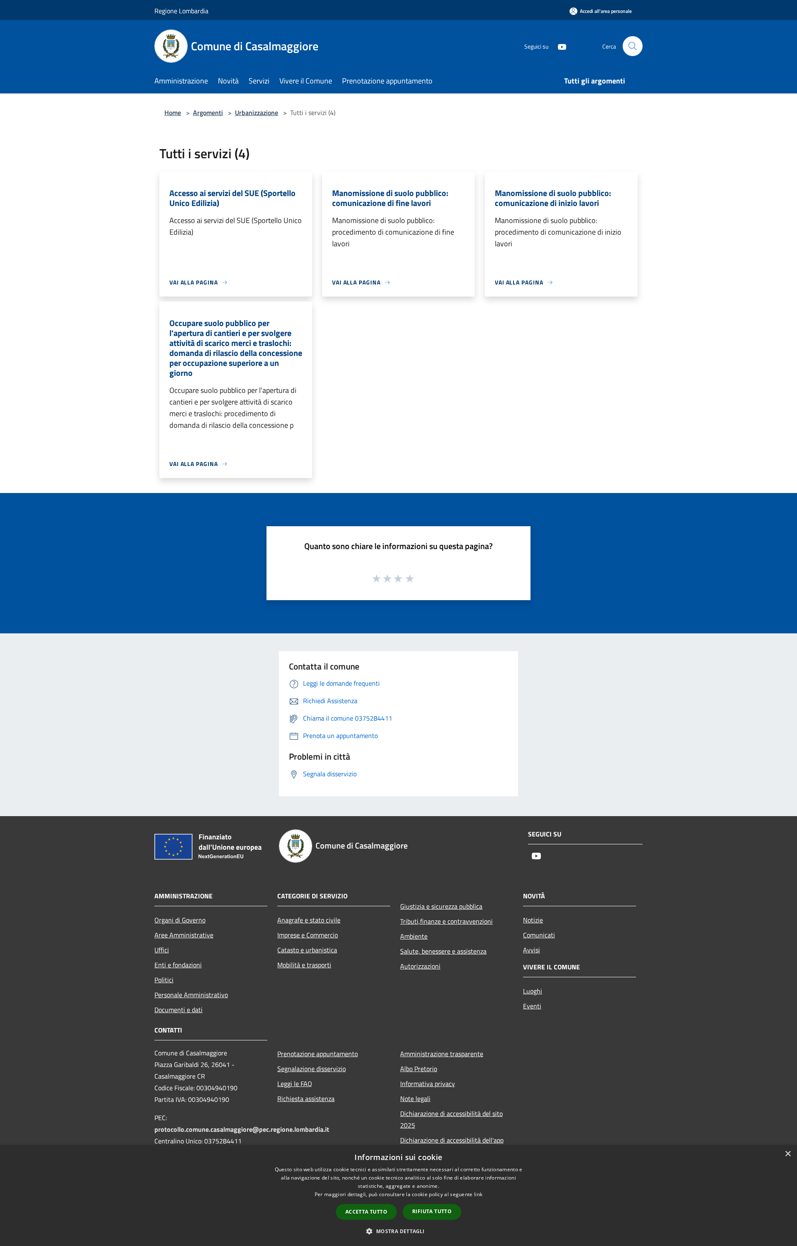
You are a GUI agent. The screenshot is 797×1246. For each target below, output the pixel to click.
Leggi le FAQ (294, 1084)
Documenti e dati (178, 1010)
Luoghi (532, 991)
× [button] (788, 1154)
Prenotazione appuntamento (317, 1054)
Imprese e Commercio (307, 935)
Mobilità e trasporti (304, 965)
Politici (164, 980)
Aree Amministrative (183, 935)
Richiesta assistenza (306, 1099)
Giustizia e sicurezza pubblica (441, 906)
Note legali (415, 1099)
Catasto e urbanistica (307, 950)
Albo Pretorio (418, 1069)
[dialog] (398, 1195)
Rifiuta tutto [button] (432, 1211)
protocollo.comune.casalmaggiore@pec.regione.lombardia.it (241, 1129)
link (478, 1194)
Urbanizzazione (256, 113)
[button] (398, 1231)
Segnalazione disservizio (311, 1069)
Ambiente (414, 936)
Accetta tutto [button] (366, 1211)
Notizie (533, 920)
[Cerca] (633, 46)
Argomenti (208, 113)
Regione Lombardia (181, 11)
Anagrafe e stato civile (308, 920)
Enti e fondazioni (178, 965)
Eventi (532, 1006)
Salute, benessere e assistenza (443, 951)
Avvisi (531, 950)
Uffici (161, 950)
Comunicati (539, 935)
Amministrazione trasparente (441, 1054)
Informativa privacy (427, 1084)
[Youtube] (558, 46)
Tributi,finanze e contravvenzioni (446, 921)
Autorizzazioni (420, 966)
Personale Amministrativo (191, 995)
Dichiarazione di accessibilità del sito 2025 (451, 1119)
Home (172, 113)
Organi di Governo (179, 920)
